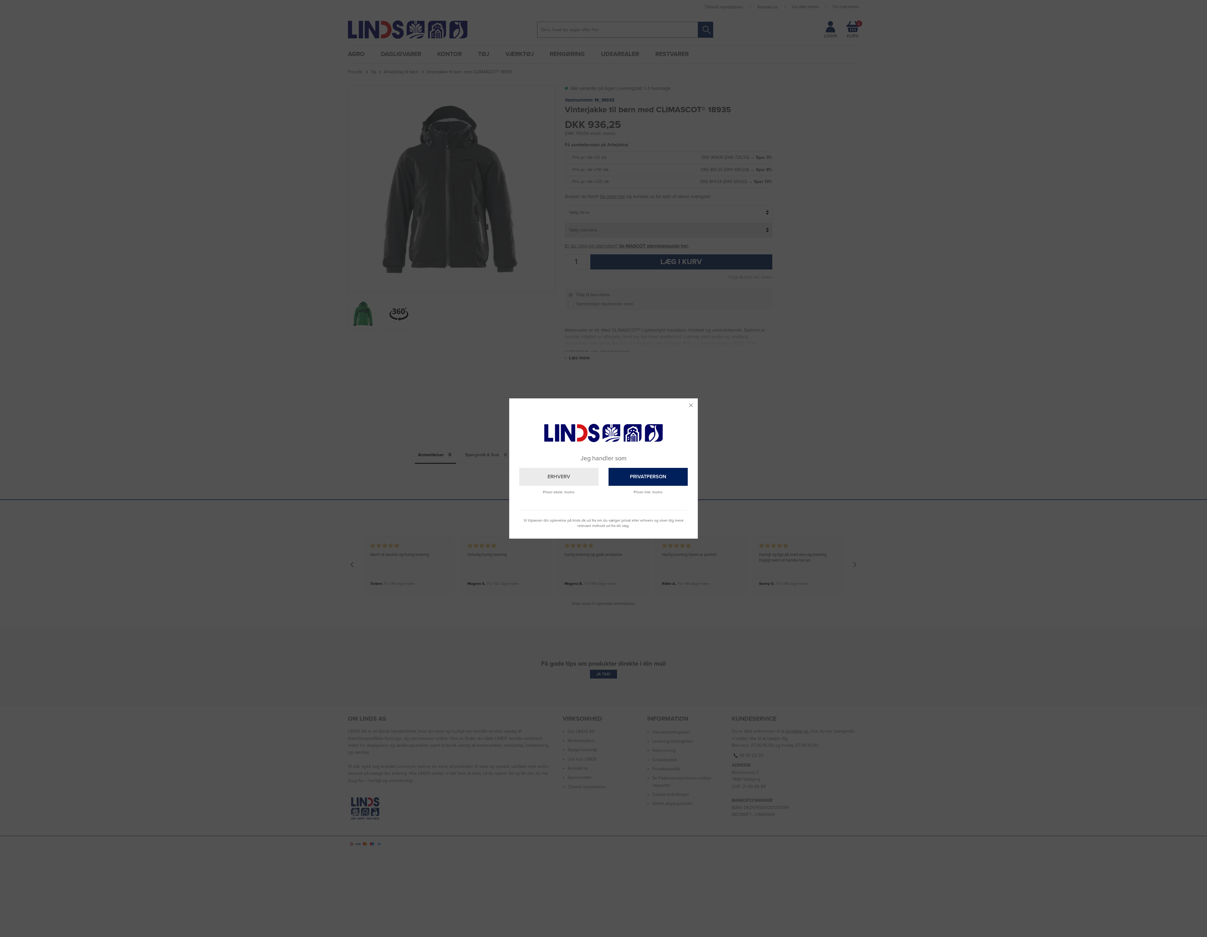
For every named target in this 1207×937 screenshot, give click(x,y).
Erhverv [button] (559, 477)
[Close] (691, 405)
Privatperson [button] (648, 477)
